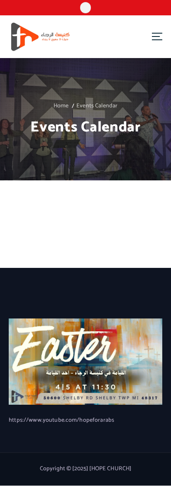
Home (61, 106)
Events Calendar (96, 106)
